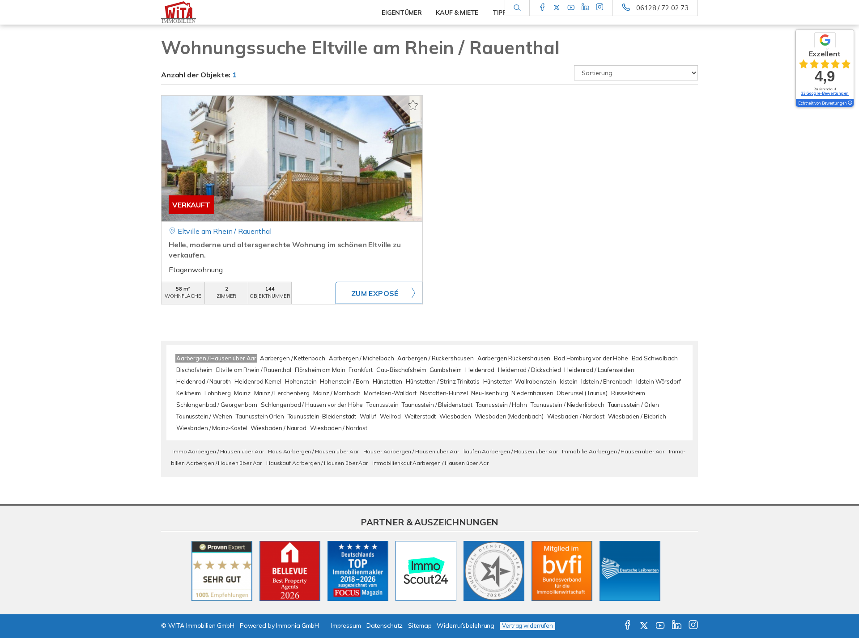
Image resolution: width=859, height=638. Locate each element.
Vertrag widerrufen (527, 625)
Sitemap (419, 625)
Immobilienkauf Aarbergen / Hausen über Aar (430, 463)
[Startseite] (223, 12)
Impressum (346, 625)
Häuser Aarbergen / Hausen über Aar (411, 451)
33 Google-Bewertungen (825, 93)
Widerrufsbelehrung (465, 625)
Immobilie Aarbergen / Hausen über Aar (613, 451)
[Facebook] (542, 7)
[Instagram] (600, 7)
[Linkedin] (585, 7)
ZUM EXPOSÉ (375, 293)
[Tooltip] (849, 103)
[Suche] (517, 8)
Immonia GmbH (297, 625)
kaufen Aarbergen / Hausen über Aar (511, 451)
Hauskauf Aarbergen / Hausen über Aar (317, 463)
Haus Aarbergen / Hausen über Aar (313, 451)
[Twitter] (557, 7)
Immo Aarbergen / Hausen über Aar (218, 451)
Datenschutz (384, 625)
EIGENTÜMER (401, 12)
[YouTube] (571, 7)
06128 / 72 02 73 (662, 8)
